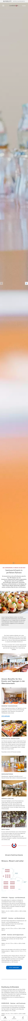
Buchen (24, 5)
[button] (1, 283)
